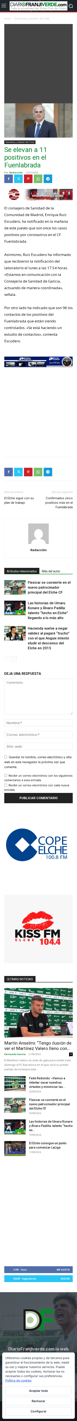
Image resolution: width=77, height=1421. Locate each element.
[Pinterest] (28, 178)
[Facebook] (8, 178)
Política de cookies (18, 1380)
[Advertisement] (38, 62)
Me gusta (63, 1269)
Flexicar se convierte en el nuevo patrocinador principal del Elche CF (49, 587)
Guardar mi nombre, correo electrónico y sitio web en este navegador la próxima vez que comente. (38, 761)
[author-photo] (38, 544)
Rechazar (38, 1401)
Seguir (65, 1278)
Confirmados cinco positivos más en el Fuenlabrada (59, 502)
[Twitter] (18, 178)
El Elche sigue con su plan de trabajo (19, 500)
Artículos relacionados (22, 571)
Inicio (7, 18)
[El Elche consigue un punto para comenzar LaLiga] (15, 1148)
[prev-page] (7, 659)
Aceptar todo (38, 1390)
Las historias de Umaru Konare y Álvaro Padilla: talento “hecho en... (51, 1126)
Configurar (39, 1411)
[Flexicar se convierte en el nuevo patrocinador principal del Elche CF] (15, 587)
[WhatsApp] (38, 178)
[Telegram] (48, 178)
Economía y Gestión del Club (32, 18)
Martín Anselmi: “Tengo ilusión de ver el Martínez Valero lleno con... (37, 1046)
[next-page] (13, 659)
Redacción (16, 172)
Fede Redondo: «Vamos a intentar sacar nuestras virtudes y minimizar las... (47, 1083)
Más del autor (51, 571)
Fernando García (15, 1054)
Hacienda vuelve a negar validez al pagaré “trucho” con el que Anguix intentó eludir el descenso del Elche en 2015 (49, 638)
